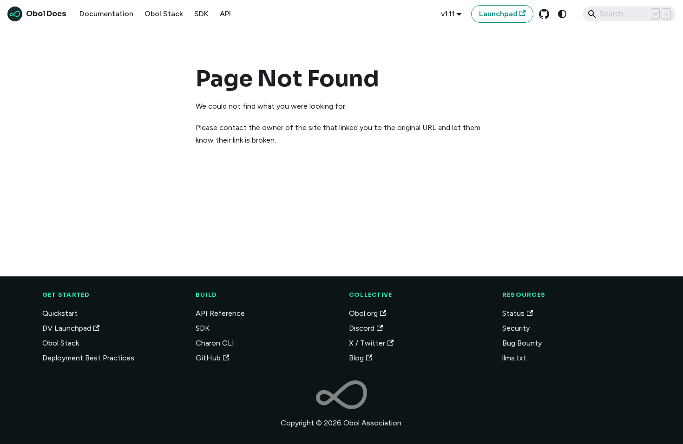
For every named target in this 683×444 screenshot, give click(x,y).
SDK (201, 13)
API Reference (220, 313)
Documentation (106, 13)
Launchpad (498, 13)
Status (513, 313)
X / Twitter (367, 343)
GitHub (208, 357)
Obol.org (363, 313)
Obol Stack (163, 13)
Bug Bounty (522, 343)
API (225, 13)
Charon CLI (215, 343)
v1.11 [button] (447, 13)
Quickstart (60, 313)
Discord (361, 328)
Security (516, 328)
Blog (356, 357)
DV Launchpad (66, 328)
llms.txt (514, 357)
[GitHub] (544, 14)
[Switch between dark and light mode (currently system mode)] (562, 14)
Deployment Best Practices (88, 357)
